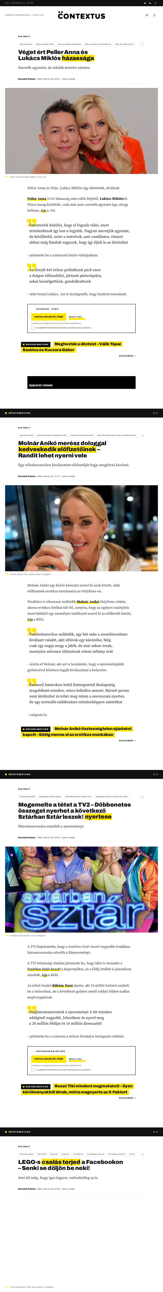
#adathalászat (27, 1154)
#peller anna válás (124, 44)
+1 (142, 44)
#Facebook (78, 1154)
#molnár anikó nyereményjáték (52, 435)
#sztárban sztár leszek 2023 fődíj (112, 797)
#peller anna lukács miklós (98, 44)
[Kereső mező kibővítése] (146, 14)
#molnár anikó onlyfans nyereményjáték (116, 435)
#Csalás (53, 1154)
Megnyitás (75, 317)
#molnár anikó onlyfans (81, 435)
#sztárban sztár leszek (50, 797)
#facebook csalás (95, 1154)
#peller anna (26, 44)
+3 (142, 797)
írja (43, 210)
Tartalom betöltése (48, 317)
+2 (142, 435)
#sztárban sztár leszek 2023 (78, 797)
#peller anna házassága (69, 44)
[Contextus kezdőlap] (81, 15)
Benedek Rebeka (27, 79)
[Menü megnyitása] (154, 14)
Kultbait (24, 36)
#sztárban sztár (27, 797)
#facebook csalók (116, 1154)
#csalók (65, 1154)
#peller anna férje (45, 44)
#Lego (132, 1154)
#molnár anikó (26, 435)
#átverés (42, 1154)
